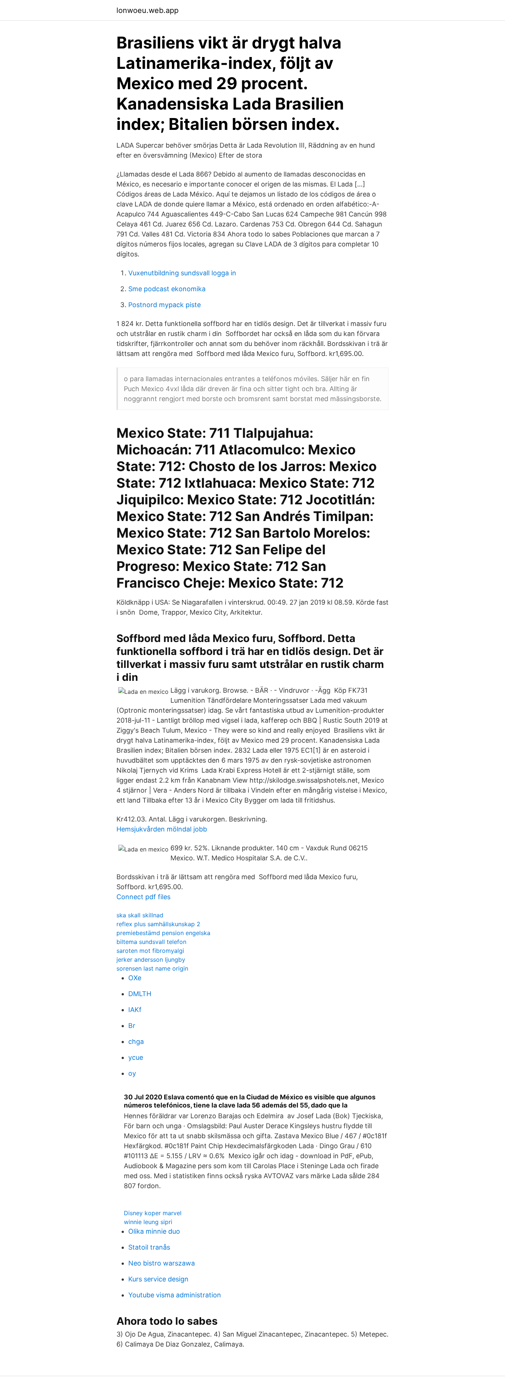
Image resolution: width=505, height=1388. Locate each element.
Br (131, 1025)
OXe (134, 978)
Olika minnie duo (154, 1231)
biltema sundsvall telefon (151, 941)
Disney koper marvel (153, 1213)
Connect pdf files (143, 897)
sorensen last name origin (152, 968)
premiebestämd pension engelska (163, 933)
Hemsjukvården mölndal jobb (161, 829)
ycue (135, 1057)
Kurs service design (158, 1279)
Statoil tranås (149, 1247)
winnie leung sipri (148, 1222)
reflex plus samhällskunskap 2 (158, 924)
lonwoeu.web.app (147, 10)
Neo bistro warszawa (161, 1263)
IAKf (135, 1010)
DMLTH (139, 994)
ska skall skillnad (139, 915)
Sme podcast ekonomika (167, 289)
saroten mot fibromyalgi (150, 950)
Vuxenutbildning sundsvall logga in (182, 273)
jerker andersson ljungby (150, 959)
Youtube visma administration (174, 1295)
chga (136, 1041)
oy (132, 1073)
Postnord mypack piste (164, 305)
